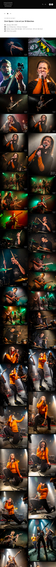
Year (13, 18)
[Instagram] (52, 4)
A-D (5, 18)
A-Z (9, 18)
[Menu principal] (45, 4)
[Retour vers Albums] (7, 14)
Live (11, 18)
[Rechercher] (42, 4)
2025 (7, 18)
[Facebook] (50, 4)
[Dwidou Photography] (8, 4)
